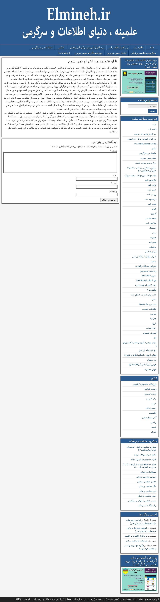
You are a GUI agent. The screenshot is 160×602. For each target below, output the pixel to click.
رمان (154, 232)
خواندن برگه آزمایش (147, 350)
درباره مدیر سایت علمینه (145, 163)
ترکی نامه (152, 185)
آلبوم (154, 209)
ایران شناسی (150, 252)
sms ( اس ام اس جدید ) (145, 285)
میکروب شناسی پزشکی (143, 52)
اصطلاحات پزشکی (148, 472)
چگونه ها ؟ (151, 290)
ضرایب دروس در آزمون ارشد (143, 459)
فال (154, 337)
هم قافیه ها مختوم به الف (137, 541)
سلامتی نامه (151, 223)
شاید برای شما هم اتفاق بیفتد (143, 295)
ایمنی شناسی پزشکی (147, 496)
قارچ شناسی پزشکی (147, 491)
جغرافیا (153, 318)
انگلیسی (152, 413)
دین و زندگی (151, 408)
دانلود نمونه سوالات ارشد (145, 454)
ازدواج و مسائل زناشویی (145, 266)
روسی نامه (151, 194)
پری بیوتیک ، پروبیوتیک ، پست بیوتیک (140, 175)
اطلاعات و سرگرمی (41, 47)
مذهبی (153, 261)
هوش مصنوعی (150, 369)
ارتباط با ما (64, 52)
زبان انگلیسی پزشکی (147, 505)
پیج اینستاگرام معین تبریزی (88, 52)
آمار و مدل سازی (149, 417)
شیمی (153, 427)
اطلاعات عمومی (149, 309)
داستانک (152, 228)
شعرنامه (152, 242)
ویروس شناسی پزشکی (146, 477)
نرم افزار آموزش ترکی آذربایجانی (87, 47)
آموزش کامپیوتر (149, 333)
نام (115, 175)
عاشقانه (152, 247)
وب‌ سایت (113, 191)
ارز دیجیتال (151, 360)
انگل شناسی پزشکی (147, 486)
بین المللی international (146, 280)
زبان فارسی (151, 398)
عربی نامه (152, 190)
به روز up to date (149, 275)
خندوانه (153, 237)
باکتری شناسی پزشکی (146, 481)
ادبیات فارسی (150, 394)
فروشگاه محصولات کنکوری (144, 384)
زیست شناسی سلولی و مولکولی (142, 501)
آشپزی (153, 213)
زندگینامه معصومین (148, 271)
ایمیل (114, 183)
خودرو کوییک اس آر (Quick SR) (142, 364)
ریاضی (153, 422)
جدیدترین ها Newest (147, 304)
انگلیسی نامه (150, 180)
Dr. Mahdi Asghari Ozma (145, 144)
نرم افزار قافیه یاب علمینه (145, 134)
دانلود (154, 299)
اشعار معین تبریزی (116, 52)
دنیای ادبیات (151, 328)
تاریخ (154, 323)
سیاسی (153, 314)
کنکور (61, 47)
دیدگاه (113, 151)
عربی (154, 403)
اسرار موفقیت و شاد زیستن (144, 256)
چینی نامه (152, 204)
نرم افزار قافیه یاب (119, 47)
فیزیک (153, 432)
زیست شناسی (150, 389)
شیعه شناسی (150, 218)
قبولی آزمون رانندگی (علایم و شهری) (140, 355)
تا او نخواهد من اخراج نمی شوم (92, 61)
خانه (152, 47)
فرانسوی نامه (150, 199)
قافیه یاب (138, 47)
